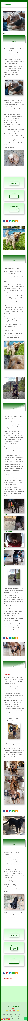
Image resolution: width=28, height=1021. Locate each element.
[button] (4, 221)
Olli (3, 837)
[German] (13, 1008)
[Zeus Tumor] (14, 530)
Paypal (14, 949)
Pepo (4, 252)
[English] (10, 1010)
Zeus (4, 401)
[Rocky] (14, 804)
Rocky (4, 658)
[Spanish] (18, 1010)
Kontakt (13, 1004)
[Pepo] (14, 369)
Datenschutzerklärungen (13, 1006)
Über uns (7, 1004)
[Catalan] (7, 1010)
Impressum (19, 1004)
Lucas (4, 33)
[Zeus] (14, 513)
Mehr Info (14, 184)
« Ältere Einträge (7, 978)
